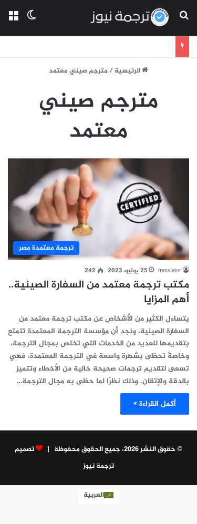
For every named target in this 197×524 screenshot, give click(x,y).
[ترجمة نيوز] (129, 17)
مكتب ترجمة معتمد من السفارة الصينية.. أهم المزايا (98, 292)
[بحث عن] (184, 22)
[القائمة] (13, 22)
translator (169, 270)
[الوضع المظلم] (31, 22)
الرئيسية (128, 71)
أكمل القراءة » (154, 404)
